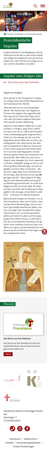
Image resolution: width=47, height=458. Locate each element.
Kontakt (9, 442)
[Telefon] (12, 428)
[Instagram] (20, 428)
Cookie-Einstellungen (23, 446)
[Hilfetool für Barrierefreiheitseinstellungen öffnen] (44, 231)
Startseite (10, 34)
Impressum (15, 438)
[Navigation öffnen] (43, 6)
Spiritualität (19, 34)
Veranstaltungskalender (28, 442)
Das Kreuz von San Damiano (23, 82)
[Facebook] (27, 428)
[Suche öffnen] (35, 6)
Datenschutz (30, 438)
